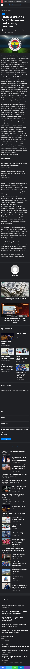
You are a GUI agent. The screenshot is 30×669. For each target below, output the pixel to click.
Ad (2, 411)
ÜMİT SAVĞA (7, 30)
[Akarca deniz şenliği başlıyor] (6, 579)
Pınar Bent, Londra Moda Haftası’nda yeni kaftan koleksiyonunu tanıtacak (19, 458)
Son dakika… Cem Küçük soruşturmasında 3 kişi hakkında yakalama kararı (14, 481)
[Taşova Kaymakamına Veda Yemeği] (22, 351)
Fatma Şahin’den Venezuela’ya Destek (7, 357)
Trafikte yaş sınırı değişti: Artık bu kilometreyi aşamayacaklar (19, 488)
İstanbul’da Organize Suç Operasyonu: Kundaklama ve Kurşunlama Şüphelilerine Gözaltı (13, 173)
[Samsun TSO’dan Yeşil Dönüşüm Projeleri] (6, 557)
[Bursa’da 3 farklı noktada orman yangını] (6, 572)
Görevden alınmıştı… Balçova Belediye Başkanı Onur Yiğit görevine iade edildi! (19, 586)
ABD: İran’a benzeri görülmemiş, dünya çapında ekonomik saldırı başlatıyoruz (7, 367)
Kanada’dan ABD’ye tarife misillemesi (13, 502)
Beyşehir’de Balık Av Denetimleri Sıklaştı (17, 533)
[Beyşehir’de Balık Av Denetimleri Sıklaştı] (6, 534)
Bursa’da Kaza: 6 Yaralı (6, 342)
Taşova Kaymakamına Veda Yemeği (22, 358)
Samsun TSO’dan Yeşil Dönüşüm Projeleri (18, 555)
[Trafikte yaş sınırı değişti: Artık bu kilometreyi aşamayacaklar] (6, 489)
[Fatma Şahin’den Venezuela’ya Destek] (7, 351)
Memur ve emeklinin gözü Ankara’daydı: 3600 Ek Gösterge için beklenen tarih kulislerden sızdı (19, 467)
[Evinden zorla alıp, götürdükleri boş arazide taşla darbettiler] (22, 367)
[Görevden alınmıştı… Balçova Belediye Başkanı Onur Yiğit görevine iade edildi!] (6, 586)
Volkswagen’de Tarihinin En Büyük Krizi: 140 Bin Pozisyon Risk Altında (14, 475)
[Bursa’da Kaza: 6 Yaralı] (7, 336)
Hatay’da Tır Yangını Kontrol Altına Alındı (22, 334)
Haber (9, 10)
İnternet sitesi (4, 423)
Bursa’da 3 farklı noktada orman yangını (19, 570)
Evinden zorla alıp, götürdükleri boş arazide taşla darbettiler (21, 375)
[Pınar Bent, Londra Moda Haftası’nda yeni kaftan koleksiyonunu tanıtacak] (6, 459)
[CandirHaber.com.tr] (15, 5)
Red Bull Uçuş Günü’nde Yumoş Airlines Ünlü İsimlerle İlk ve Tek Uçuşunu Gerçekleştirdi (20, 541)
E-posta (3, 417)
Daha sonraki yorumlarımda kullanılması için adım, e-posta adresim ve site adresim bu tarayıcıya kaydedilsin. (15, 432)
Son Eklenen (15, 446)
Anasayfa (5, 10)
